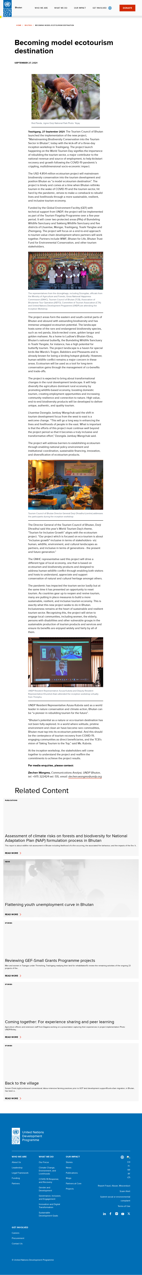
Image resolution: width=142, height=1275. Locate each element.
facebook (110, 1213)
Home (18, 25)
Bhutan (18, 7)
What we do (60, 7)
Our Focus (44, 1162)
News (68, 1167)
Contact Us (17, 1243)
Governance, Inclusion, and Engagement (50, 1197)
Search (115, 8)
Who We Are (41, 7)
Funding (16, 1178)
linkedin (104, 1213)
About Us (16, 1162)
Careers (15, 1233)
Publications (72, 1172)
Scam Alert (125, 1191)
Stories (69, 1162)
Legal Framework (20, 1172)
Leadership (17, 1167)
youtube (122, 1213)
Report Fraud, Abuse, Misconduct (114, 1185)
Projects (70, 1188)
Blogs (68, 1178)
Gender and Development (45, 1189)
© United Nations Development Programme (33, 1259)
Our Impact (80, 7)
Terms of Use (124, 1206)
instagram (116, 1213)
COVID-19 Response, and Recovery (49, 1181)
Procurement (18, 1238)
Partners (16, 1183)
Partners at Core (73, 1183)
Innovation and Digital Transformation (49, 1206)
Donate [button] (127, 8)
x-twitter (128, 1213)
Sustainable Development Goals (48, 1214)
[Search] (128, 1167)
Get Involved (100, 7)
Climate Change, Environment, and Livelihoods (47, 1170)
